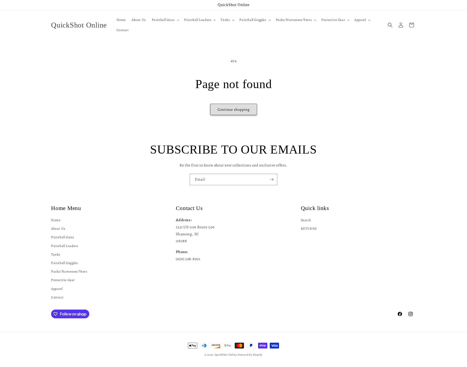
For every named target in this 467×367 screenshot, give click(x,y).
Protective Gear (63, 280)
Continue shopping (233, 109)
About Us (58, 228)
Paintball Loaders (64, 245)
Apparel (57, 288)
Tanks (55, 254)
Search (306, 220)
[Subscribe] (271, 179)
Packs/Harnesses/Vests (69, 271)
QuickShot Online (226, 355)
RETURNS (309, 228)
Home (55, 220)
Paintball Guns (62, 237)
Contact (57, 297)
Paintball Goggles (64, 262)
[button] (165, 20)
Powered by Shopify (250, 355)
